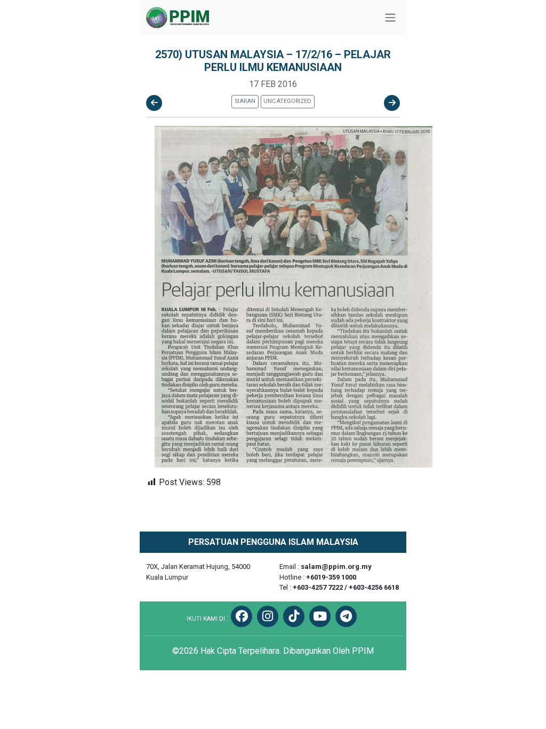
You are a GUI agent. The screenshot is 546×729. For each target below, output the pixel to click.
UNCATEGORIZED (287, 101)
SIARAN (245, 101)
